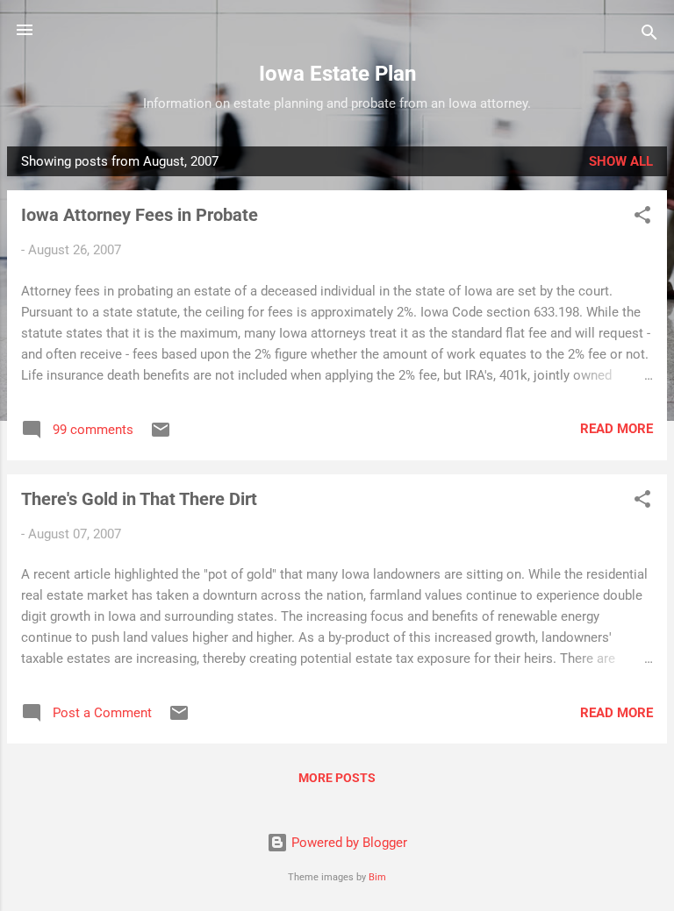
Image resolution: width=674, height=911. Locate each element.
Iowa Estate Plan (337, 73)
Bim (377, 877)
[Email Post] (160, 436)
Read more (616, 429)
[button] (642, 217)
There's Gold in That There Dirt (139, 498)
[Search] (649, 35)
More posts (337, 778)
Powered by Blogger (347, 843)
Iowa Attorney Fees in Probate (139, 214)
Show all (621, 161)
